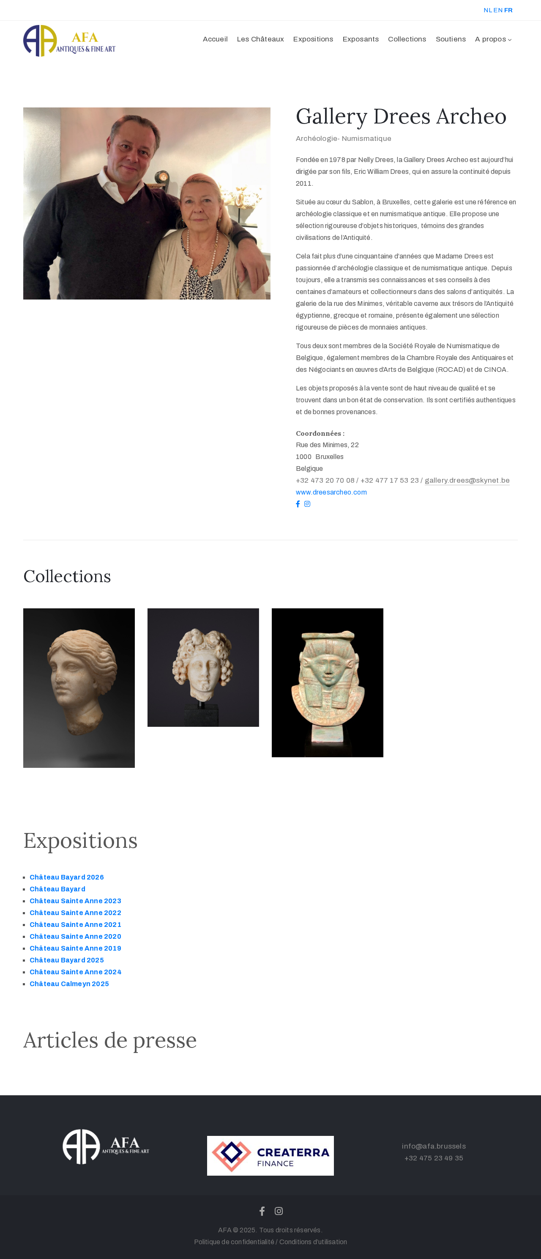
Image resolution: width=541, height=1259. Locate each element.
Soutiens (451, 39)
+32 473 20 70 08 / (328, 480)
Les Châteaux (260, 39)
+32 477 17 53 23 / (393, 480)
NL (488, 10)
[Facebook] (262, 1211)
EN (498, 10)
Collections (407, 39)
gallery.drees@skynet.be (467, 480)
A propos (490, 39)
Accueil (215, 39)
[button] (501, 10)
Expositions (313, 39)
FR (508, 10)
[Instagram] (279, 1211)
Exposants (361, 39)
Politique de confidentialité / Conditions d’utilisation (270, 1241)
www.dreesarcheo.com (331, 492)
